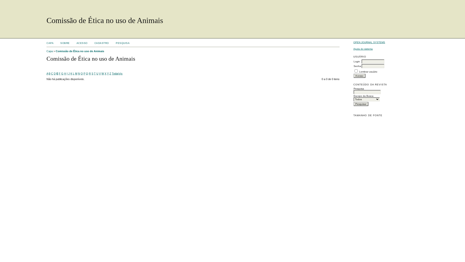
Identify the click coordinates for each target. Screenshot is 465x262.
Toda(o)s (117, 73)
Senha (357, 66)
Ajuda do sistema (363, 49)
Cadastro (101, 43)
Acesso (82, 43)
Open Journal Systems (369, 42)
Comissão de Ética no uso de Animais (80, 51)
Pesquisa (123, 43)
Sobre (65, 43)
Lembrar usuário (368, 71)
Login (357, 61)
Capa (50, 43)
